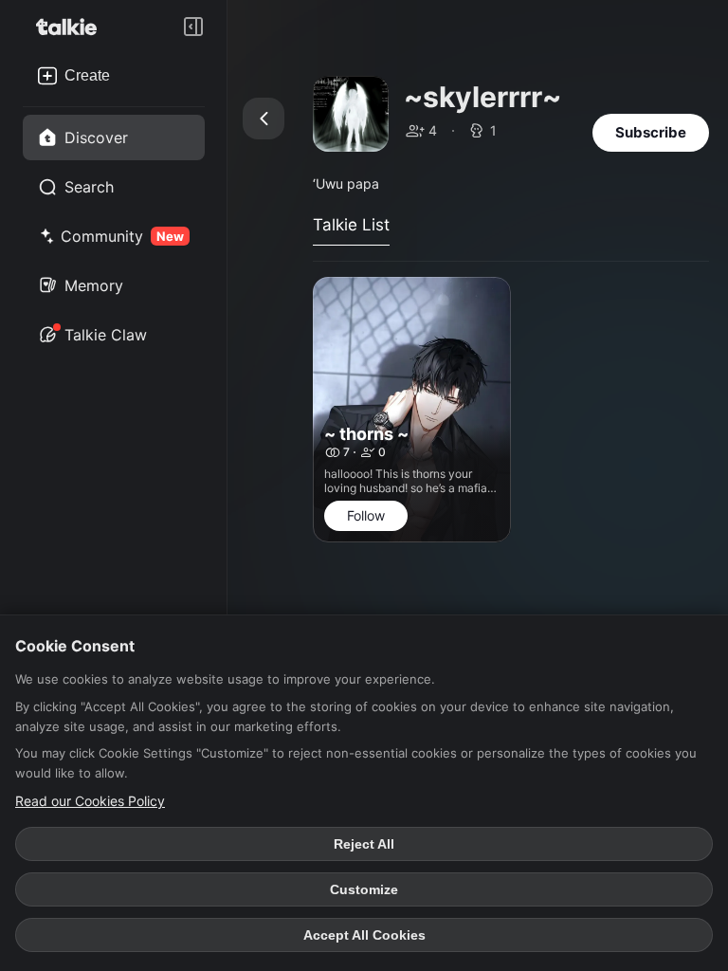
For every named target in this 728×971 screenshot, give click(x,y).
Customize (364, 889)
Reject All (364, 844)
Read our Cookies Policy (90, 801)
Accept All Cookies (364, 935)
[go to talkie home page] (72, 26)
